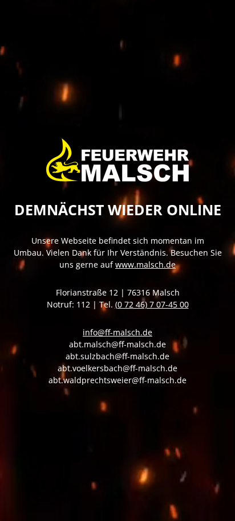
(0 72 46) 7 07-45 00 (152, 304)
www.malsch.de (145, 264)
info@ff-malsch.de (117, 332)
